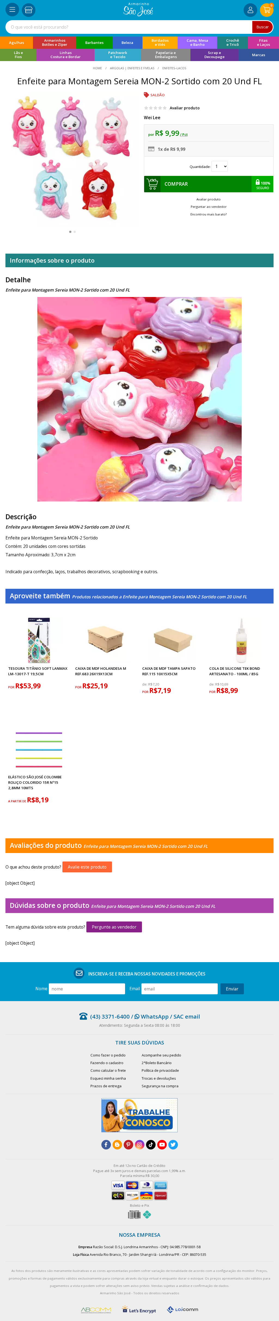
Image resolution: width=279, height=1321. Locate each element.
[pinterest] (128, 1144)
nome (41, 989)
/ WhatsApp (149, 1016)
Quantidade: (200, 166)
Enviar (232, 989)
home (98, 68)
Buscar (262, 26)
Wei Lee (152, 118)
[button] (70, 232)
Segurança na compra (160, 1085)
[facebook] (106, 1144)
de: (145, 684)
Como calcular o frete (108, 1070)
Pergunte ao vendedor (114, 927)
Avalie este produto (87, 867)
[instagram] (139, 1144)
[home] (138, 15)
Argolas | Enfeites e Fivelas (132, 68)
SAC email (187, 1016)
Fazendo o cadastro (106, 1062)
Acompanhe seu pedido (161, 1055)
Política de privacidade (160, 1070)
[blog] (117, 1144)
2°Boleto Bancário (157, 1062)
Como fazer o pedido (108, 1055)
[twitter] (173, 1144)
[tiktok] (151, 1144)
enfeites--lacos (174, 68)
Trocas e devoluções (159, 1078)
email (134, 989)
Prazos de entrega (106, 1085)
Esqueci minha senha (108, 1078)
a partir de (17, 801)
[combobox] (139, 27)
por (11, 687)
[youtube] (162, 1144)
